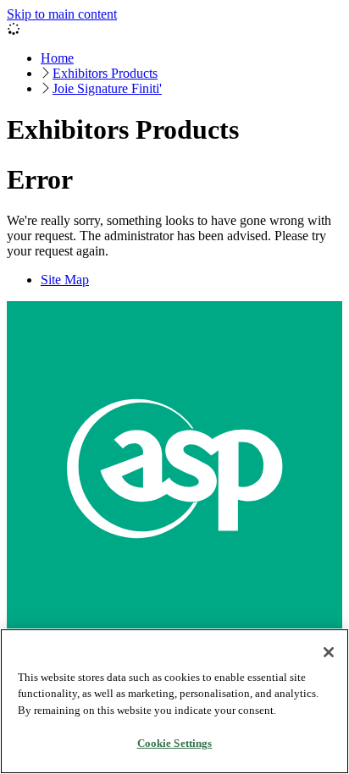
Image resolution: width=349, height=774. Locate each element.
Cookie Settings (175, 743)
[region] (174, 701)
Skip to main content (62, 14)
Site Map (65, 279)
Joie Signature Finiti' (107, 88)
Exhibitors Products (105, 73)
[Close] (328, 652)
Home (57, 58)
